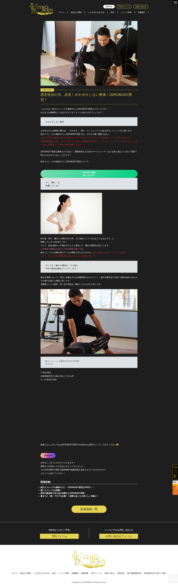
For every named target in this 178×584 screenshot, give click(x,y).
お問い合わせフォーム (119, 536)
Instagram (48, 455)
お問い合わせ (140, 7)
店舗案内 (141, 12)
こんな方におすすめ (96, 12)
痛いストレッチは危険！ (51, 490)
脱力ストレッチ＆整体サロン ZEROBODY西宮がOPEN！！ (67, 487)
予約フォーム (124, 7)
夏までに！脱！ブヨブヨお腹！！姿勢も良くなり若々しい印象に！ (70, 496)
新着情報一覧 (89, 509)
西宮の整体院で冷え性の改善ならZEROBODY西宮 (63, 493)
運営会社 (121, 573)
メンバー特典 (126, 12)
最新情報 (109, 7)
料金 (112, 12)
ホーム (62, 12)
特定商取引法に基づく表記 (155, 573)
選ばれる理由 (76, 12)
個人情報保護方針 (134, 573)
